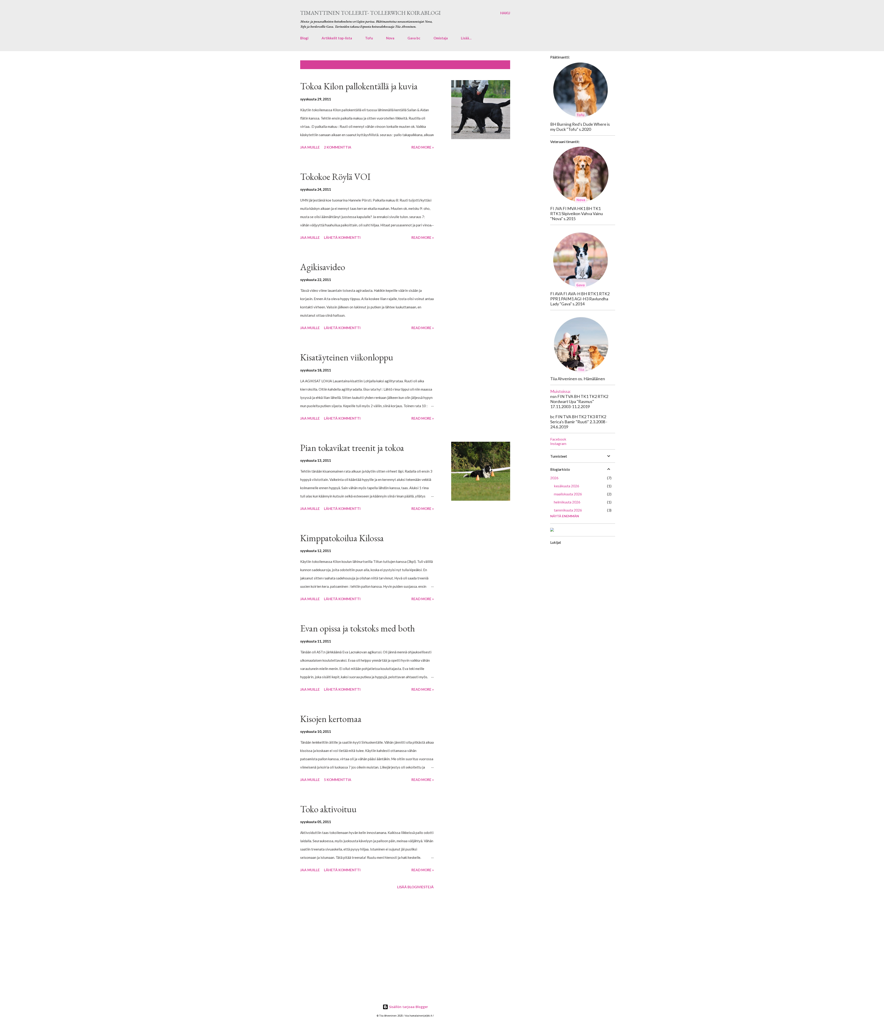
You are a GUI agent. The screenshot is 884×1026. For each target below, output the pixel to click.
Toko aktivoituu (328, 809)
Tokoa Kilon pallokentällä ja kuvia (359, 86)
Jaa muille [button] (310, 147)
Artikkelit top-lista (337, 38)
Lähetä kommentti (342, 237)
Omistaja (440, 38)
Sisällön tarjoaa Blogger (408, 1007)
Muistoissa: (560, 391)
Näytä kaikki (496, 65)
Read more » (422, 147)
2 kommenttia (337, 147)
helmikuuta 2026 (567, 502)
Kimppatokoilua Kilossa (342, 538)
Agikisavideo (322, 267)
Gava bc (413, 38)
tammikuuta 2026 (568, 510)
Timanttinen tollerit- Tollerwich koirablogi (370, 12)
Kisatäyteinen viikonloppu (346, 357)
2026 (554, 478)
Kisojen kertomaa (330, 719)
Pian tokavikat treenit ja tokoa (352, 448)
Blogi (304, 38)
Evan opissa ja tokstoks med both (357, 628)
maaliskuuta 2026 (568, 494)
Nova (390, 38)
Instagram (558, 443)
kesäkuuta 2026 (566, 486)
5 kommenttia (337, 780)
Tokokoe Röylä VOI (335, 177)
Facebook (558, 439)
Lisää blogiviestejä (415, 887)
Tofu (369, 38)
